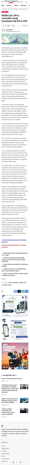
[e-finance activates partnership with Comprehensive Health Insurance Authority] (24, 410)
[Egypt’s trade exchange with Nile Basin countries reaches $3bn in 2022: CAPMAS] (24, 400)
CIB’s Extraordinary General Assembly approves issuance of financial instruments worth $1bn (13, 259)
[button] (3, 1)
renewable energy (6, 285)
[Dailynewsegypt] (11, 1)
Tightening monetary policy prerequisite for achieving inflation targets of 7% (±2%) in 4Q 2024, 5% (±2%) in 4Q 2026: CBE (10, 388)
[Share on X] (8, 25)
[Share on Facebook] (5, 25)
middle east (23, 282)
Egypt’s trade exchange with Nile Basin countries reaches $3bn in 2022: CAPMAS (10, 400)
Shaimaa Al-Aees (9, 29)
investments (15, 282)
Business (4, 11)
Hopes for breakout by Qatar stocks (12, 378)
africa (10, 282)
